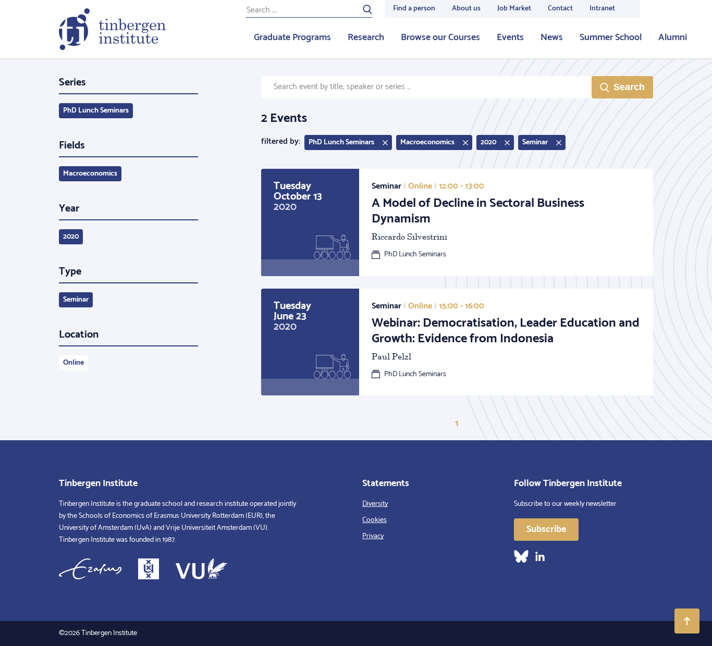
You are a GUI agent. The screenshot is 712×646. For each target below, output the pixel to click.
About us (466, 9)
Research (366, 37)
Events (510, 37)
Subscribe (546, 529)
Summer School (611, 37)
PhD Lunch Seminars (96, 111)
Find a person (414, 9)
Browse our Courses (440, 37)
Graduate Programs (292, 37)
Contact (560, 9)
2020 (71, 237)
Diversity (375, 504)
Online (73, 363)
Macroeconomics (90, 174)
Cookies (374, 520)
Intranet (602, 9)
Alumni (672, 37)
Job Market (514, 9)
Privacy (373, 536)
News (552, 37)
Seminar (76, 300)
